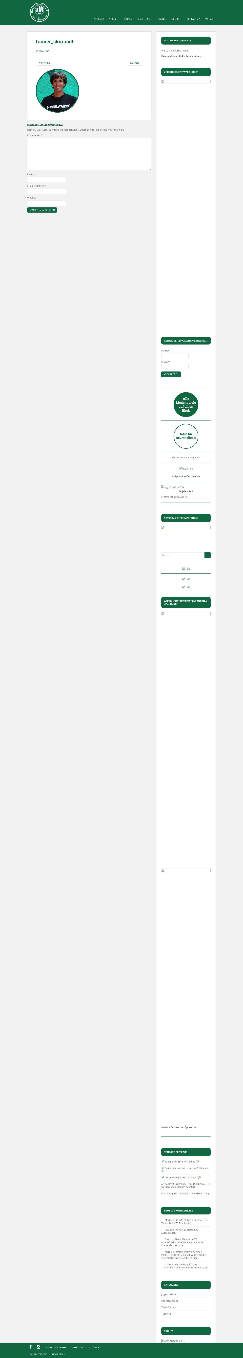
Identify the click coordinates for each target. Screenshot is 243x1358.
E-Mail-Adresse (36, 185)
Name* (165, 350)
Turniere (166, 1313)
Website (31, 197)
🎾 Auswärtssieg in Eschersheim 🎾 (181, 1177)
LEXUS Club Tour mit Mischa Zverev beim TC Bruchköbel (184, 1221)
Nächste (134, 62)
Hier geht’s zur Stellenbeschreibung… (182, 56)
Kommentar (34, 135)
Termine (128, 19)
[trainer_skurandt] (57, 90)
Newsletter (58, 1354)
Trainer (162, 19)
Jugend (175, 19)
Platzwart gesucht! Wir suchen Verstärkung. (185, 1193)
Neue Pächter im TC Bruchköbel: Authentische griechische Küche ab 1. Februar (182, 1242)
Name (31, 174)
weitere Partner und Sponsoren (179, 1127)
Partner (209, 19)
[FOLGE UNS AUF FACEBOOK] (30, 1347)
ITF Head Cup (193, 19)
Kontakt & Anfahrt (56, 1347)
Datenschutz (95, 1347)
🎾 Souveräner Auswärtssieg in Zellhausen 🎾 (185, 1169)
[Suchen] (207, 555)
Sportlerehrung (169, 1300)
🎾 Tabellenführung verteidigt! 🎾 (180, 1161)
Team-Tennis (143, 19)
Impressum (77, 1347)
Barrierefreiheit (38, 1354)
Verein (112, 19)
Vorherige (44, 62)
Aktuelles (99, 19)
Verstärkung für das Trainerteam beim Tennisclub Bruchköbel (184, 1266)
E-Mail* (165, 362)
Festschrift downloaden (174, 496)
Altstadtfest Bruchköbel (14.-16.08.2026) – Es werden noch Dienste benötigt (185, 1185)
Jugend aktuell (169, 1294)
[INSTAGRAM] (38, 1347)
